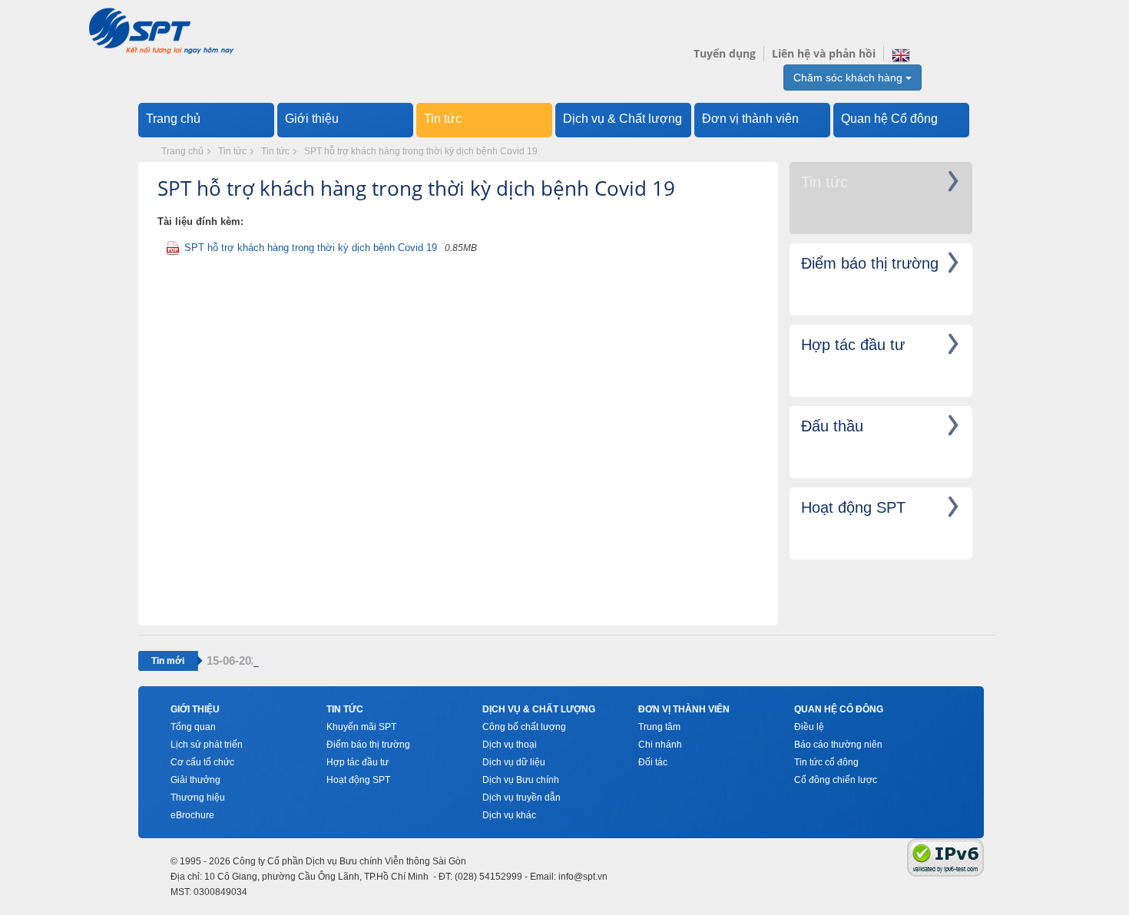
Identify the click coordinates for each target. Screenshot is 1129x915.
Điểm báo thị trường (368, 744)
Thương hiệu (198, 797)
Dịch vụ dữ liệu (513, 762)
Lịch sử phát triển (207, 744)
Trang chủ (173, 118)
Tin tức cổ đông (826, 762)
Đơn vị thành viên (750, 118)
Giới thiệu (312, 118)
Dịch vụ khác (509, 815)
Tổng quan (193, 727)
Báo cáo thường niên (838, 744)
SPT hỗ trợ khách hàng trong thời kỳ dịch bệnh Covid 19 (421, 151)
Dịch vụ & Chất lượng (622, 118)
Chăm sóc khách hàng (849, 77)
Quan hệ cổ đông (838, 709)
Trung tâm (659, 727)
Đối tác (652, 762)
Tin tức (443, 118)
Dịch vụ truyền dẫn (521, 797)
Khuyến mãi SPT (361, 727)
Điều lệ (809, 727)
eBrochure (192, 815)
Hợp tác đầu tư (357, 762)
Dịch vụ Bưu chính (520, 780)
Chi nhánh (660, 744)
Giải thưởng (195, 780)
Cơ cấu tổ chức (202, 762)
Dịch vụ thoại (509, 744)
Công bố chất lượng (524, 727)
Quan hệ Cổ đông (889, 118)
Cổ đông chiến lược (835, 780)
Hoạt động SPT (358, 780)
